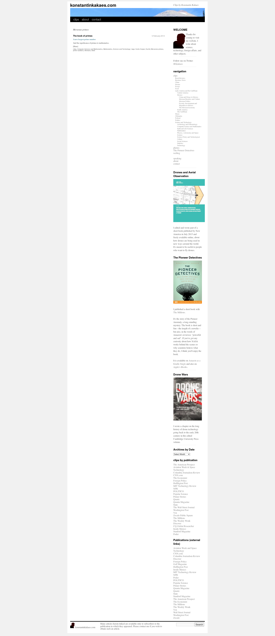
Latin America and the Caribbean (186, 91)
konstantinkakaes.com (93, 5)
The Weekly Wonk (181, 520)
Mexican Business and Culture (189, 99)
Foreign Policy (180, 480)
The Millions (179, 312)
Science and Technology (121, 49)
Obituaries (178, 116)
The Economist (180, 477)
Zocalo (176, 617)
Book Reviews (180, 78)
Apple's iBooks (180, 366)
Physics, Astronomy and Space (187, 133)
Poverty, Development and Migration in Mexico (188, 104)
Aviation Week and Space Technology (185, 549)
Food (177, 88)
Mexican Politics (184, 101)
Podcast (177, 118)
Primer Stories (179, 496)
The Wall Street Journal (184, 507)
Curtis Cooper (140, 49)
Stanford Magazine (181, 531)
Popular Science (180, 493)
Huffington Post (180, 483)
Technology (181, 145)
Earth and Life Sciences (185, 128)
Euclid (148, 49)
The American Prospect (184, 464)
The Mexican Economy (187, 107)
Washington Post (180, 509)
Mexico (179, 95)
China (177, 82)
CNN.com (178, 475)
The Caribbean (182, 111)
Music (177, 114)
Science (179, 135)
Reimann (88, 50)
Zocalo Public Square (183, 515)
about (85, 19)
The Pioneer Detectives (183, 150)
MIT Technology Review (184, 485)
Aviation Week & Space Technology (184, 468)
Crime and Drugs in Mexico (188, 97)
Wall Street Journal (181, 612)
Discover (177, 523)
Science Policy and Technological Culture (188, 138)
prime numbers (78, 50)
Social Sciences (182, 141)
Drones (177, 84)
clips (76, 19)
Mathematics (107, 49)
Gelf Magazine (180, 564)
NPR (175, 488)
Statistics (180, 143)
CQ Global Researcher (183, 526)
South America (182, 109)
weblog (176, 153)
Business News (180, 80)
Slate (93, 50)
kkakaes (179, 63)
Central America (182, 93)
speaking (177, 158)
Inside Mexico (179, 528)
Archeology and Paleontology (187, 124)
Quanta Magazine (181, 501)
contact (96, 19)
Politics (177, 120)
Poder (176, 534)
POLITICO (178, 491)
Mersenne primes (157, 49)
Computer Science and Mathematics (90, 49)
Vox (175, 512)
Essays (177, 86)
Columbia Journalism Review (186, 472)
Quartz (176, 499)
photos (176, 147)
